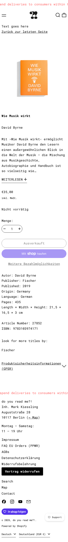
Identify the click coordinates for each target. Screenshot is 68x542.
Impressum (10, 439)
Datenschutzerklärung (21, 458)
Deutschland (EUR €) (33, 534)
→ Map (33, 417)
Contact (8, 493)
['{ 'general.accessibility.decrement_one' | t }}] (4, 229)
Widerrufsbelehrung (19, 464)
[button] (57, 15)
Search (7, 481)
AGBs (5, 452)
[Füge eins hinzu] (19, 229)
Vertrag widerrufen (22, 471)
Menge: (7, 221)
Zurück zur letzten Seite (25, 32)
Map (4, 487)
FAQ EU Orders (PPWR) (21, 446)
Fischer (8, 350)
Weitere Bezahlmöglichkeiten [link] (34, 264)
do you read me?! (24, 520)
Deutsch (7, 534)
